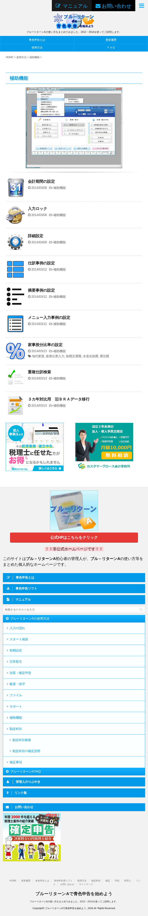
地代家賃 (38, 356)
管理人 (127, 880)
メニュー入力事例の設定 (49, 317)
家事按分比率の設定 (45, 345)
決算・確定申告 (20, 672)
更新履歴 (25, 880)
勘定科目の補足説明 (26, 751)
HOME (12, 880)
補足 (107, 880)
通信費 (104, 356)
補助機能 (59, 187)
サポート (16, 706)
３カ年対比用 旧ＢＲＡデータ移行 (59, 399)
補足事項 (16, 762)
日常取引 (16, 661)
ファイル (16, 695)
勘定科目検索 (22, 740)
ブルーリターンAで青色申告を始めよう (74, 893)
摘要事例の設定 (41, 290)
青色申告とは (37, 39)
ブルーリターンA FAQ (25, 771)
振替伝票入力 (55, 356)
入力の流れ (17, 628)
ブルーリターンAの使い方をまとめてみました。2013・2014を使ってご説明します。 (74, 901)
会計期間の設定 (41, 181)
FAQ (117, 880)
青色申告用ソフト (63, 880)
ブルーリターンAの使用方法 (29, 618)
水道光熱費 (90, 356)
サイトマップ (86, 884)
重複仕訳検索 (39, 372)
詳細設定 (35, 236)
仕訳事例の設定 (41, 263)
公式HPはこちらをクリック (74, 537)
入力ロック (37, 208)
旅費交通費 (73, 356)
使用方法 (37, 47)
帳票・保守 (17, 684)
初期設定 (16, 650)
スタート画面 (19, 639)
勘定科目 (16, 728)
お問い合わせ (67, 884)
